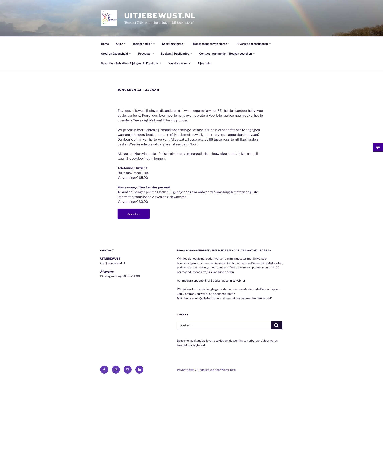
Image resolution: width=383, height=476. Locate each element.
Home (105, 43)
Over (119, 43)
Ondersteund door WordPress (216, 369)
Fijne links (204, 63)
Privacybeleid (196, 345)
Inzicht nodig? (142, 43)
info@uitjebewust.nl (207, 298)
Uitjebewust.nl (160, 15)
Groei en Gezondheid (114, 53)
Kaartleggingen (172, 43)
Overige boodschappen (252, 43)
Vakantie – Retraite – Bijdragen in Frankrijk (129, 63)
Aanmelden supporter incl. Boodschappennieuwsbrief (211, 280)
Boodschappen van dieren (210, 43)
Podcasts (144, 53)
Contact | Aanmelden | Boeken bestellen (225, 53)
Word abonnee (177, 63)
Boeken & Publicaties (175, 53)
